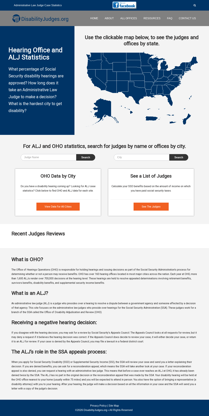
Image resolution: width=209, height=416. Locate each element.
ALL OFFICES (128, 18)
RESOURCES (152, 18)
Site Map (114, 405)
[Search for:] (48, 157)
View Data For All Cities (58, 206)
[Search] (194, 5)
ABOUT (109, 18)
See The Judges (151, 206)
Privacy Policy (98, 405)
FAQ (169, 18)
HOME (94, 18)
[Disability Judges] (40, 18)
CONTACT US (187, 18)
